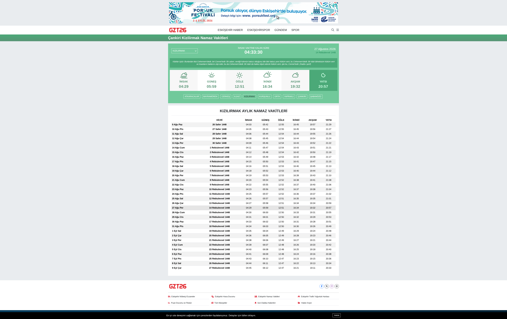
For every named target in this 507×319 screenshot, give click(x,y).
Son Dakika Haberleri (266, 303)
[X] (327, 286)
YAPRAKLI (289, 96)
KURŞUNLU (264, 96)
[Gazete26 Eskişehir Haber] (178, 30)
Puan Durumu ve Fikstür (181, 303)
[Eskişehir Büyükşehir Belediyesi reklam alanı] (253, 12)
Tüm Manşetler (220, 303)
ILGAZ (237, 96)
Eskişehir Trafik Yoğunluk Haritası (315, 296)
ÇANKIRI (302, 96)
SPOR (295, 30)
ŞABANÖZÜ (315, 96)
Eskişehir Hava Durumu (225, 296)
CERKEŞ (226, 96)
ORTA (277, 96)
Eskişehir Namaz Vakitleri (269, 296)
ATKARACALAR (192, 96)
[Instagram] (332, 286)
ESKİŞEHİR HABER (230, 30)
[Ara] (332, 30)
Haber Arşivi (306, 303)
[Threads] (337, 286)
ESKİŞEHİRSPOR (258, 30)
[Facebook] (322, 286)
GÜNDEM (280, 30)
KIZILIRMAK (249, 96)
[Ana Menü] (337, 30)
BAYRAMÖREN (210, 96)
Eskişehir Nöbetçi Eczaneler (183, 296)
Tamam (336, 315)
